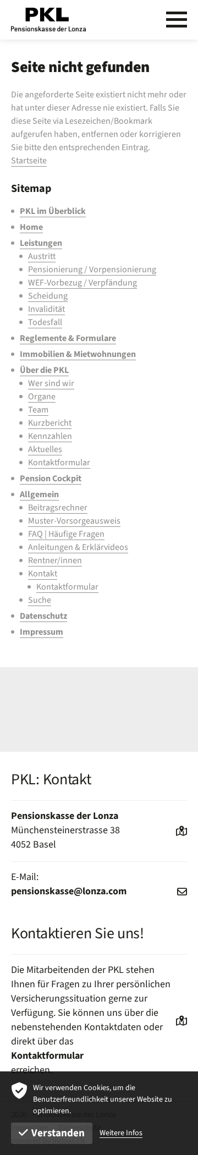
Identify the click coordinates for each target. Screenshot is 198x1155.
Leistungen (41, 243)
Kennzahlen (50, 436)
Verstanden (58, 1133)
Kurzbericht (50, 423)
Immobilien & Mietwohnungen (78, 354)
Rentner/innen (55, 560)
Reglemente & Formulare (68, 338)
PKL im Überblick (53, 211)
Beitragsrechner (57, 508)
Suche (39, 600)
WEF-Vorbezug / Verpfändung (82, 283)
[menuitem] (103, 211)
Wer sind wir (51, 383)
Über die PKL (44, 370)
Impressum (41, 632)
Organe (42, 397)
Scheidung (48, 296)
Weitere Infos (121, 1133)
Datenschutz (43, 616)
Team (38, 410)
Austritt (42, 256)
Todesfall (45, 322)
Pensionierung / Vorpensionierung (92, 269)
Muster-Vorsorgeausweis (74, 521)
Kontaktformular (59, 463)
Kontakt (42, 574)
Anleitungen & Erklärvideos (78, 547)
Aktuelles (45, 449)
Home (31, 227)
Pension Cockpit (50, 478)
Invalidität (46, 309)
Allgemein (39, 494)
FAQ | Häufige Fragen (66, 534)
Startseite (29, 161)
